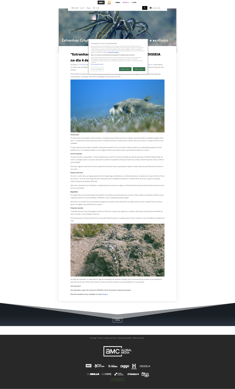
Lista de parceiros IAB (97, 64)
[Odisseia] (125, 2)
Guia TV (82, 8)
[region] (118, 56)
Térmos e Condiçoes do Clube (107, 338)
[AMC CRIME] (133, 2)
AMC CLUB (96, 8)
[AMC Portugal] (101, 2)
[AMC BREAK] (117, 2)
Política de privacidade (124, 338)
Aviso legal (93, 338)
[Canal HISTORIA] (109, 2)
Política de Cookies (138, 338)
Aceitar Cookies (139, 69)
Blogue (89, 8)
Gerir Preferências (97, 69)
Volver (117, 320)
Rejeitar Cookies (125, 69)
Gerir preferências (117, 379)
